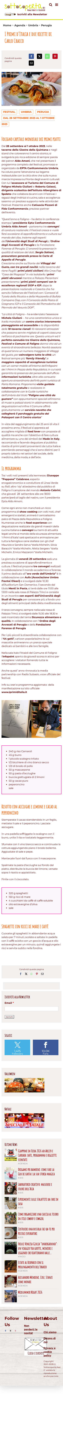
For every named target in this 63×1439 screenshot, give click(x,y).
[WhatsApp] (47, 56)
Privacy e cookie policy (50, 1352)
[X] (39, 56)
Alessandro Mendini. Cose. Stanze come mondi (35, 1279)
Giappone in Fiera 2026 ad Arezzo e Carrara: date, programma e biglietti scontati (37, 1155)
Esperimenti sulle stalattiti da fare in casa (38, 1201)
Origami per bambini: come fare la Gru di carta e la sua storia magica (36, 1171)
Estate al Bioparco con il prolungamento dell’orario (32, 1264)
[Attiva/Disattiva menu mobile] (56, 4)
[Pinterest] (55, 56)
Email (9, 1002)
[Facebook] (31, 56)
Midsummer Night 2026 (30, 1292)
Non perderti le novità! (30, 1329)
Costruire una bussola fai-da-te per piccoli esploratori (36, 1231)
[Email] (31, 63)
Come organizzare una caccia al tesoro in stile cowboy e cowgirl (38, 1216)
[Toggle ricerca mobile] (50, 4)
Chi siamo (50, 1332)
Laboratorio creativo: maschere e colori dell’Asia (35, 1186)
